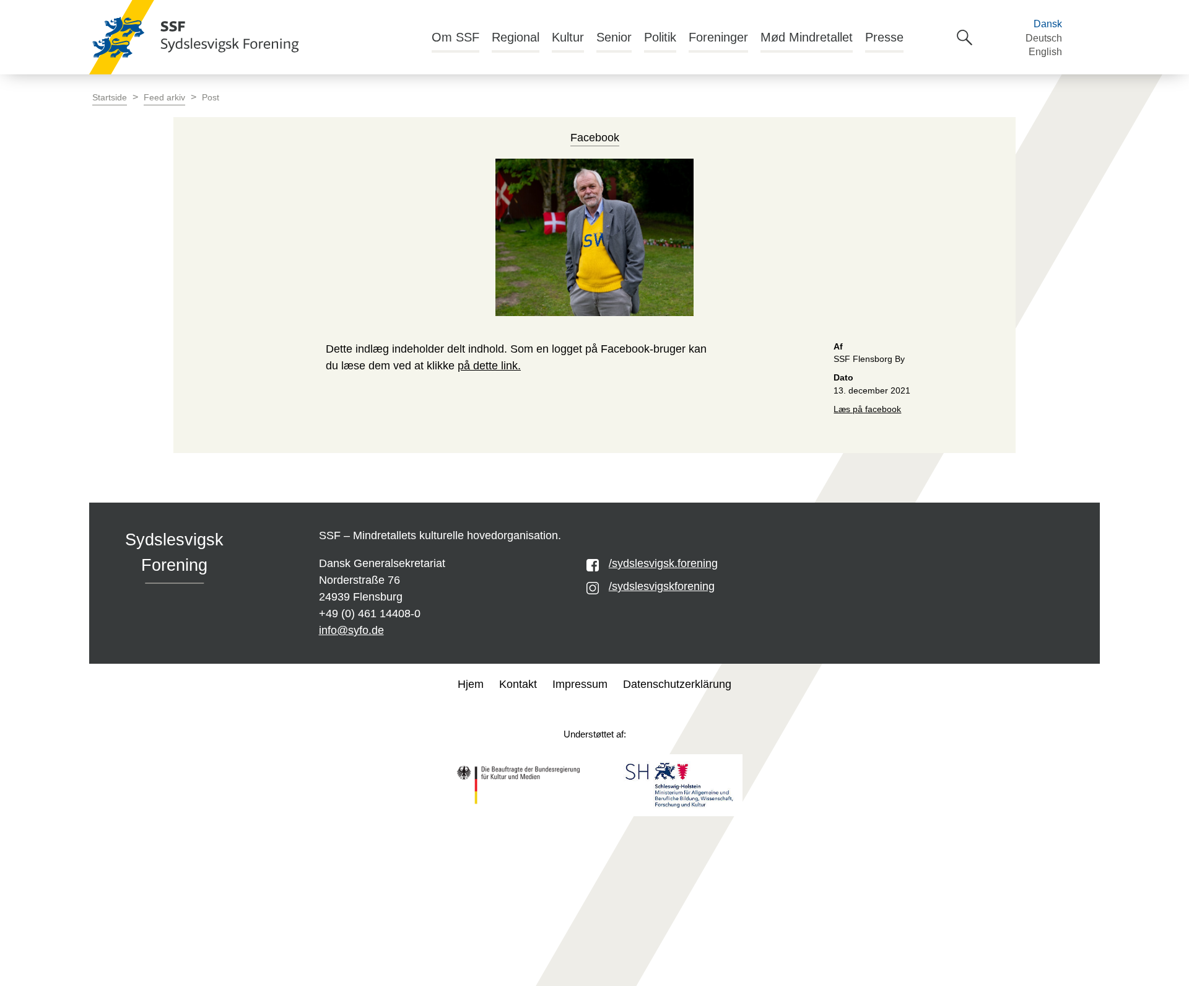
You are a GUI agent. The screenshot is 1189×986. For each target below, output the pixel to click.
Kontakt (518, 684)
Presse (884, 37)
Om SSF (455, 37)
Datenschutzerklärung (677, 684)
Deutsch (1044, 38)
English (1045, 51)
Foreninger (718, 37)
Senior (614, 37)
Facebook (594, 137)
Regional (515, 37)
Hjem (471, 684)
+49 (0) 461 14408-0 (369, 613)
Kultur (568, 37)
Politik (660, 37)
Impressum (580, 684)
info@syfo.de (351, 630)
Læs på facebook (867, 409)
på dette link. (489, 365)
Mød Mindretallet (806, 37)
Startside (109, 97)
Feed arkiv (164, 97)
